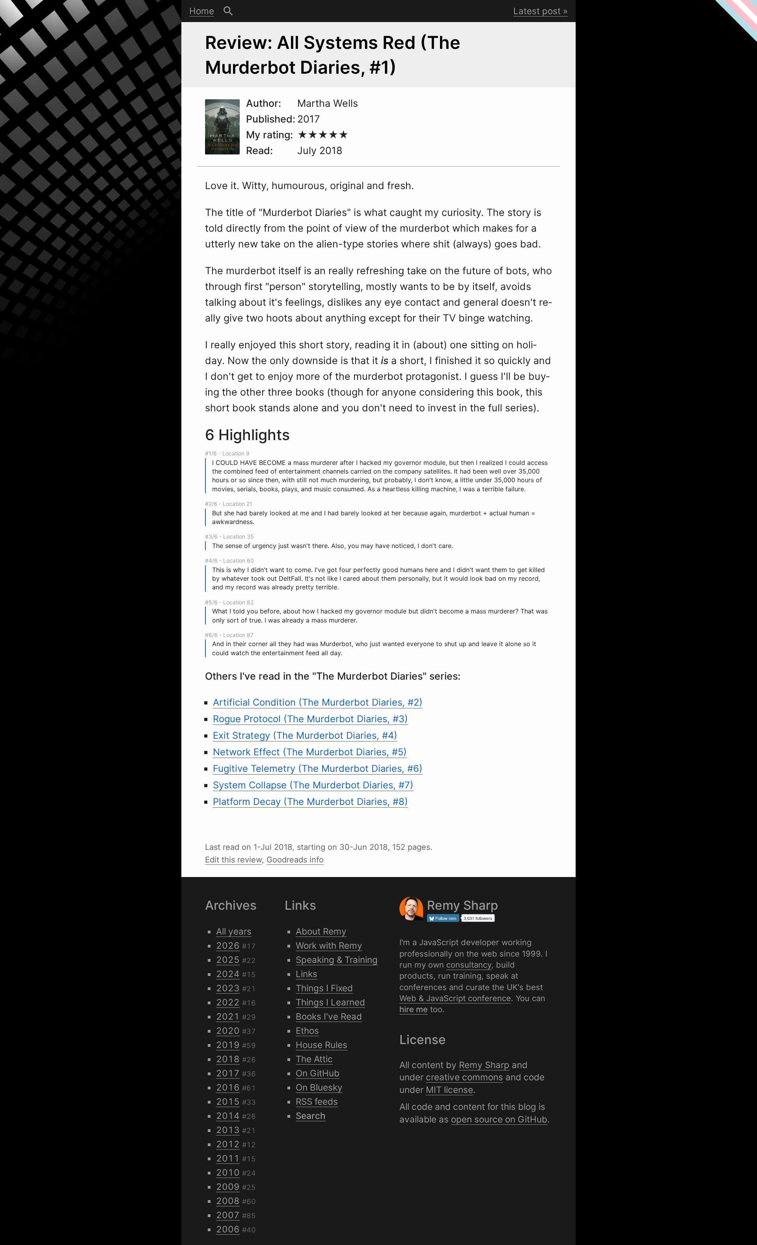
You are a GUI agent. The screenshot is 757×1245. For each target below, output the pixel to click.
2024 (228, 973)
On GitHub (317, 1073)
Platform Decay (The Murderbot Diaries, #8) (310, 801)
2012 (228, 1144)
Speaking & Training (337, 959)
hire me (413, 1009)
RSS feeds (317, 1101)
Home (201, 11)
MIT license (449, 1089)
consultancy (468, 965)
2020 (228, 1030)
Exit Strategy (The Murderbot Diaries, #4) (305, 735)
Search (228, 11)
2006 (228, 1229)
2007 (228, 1215)
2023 (228, 988)
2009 (228, 1186)
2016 (228, 1087)
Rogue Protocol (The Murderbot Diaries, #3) (310, 719)
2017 (228, 1073)
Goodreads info (295, 859)
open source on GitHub (499, 1119)
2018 (228, 1059)
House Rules (321, 1044)
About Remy (321, 931)
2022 (228, 1002)
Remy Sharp (484, 1064)
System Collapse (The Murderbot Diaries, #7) (313, 785)
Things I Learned (330, 1002)
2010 (228, 1172)
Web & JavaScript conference (455, 998)
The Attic (314, 1059)
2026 (228, 945)
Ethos (307, 1030)
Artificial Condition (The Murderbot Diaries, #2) (318, 702)
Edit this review (233, 859)
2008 (228, 1200)
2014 (228, 1115)
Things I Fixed (324, 988)
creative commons (464, 1077)
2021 (228, 1016)
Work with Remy (329, 945)
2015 (228, 1101)
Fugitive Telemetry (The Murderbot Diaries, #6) (318, 768)
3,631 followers (478, 918)
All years (234, 931)
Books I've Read (329, 1016)
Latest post (537, 11)
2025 (228, 959)
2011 (228, 1158)
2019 (228, 1044)
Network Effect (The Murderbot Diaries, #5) (310, 752)
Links (306, 973)
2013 (228, 1129)
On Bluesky (319, 1087)
